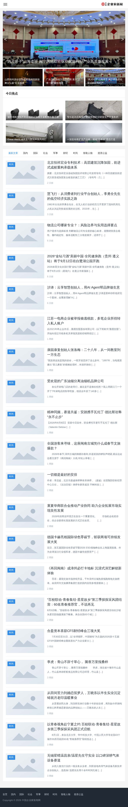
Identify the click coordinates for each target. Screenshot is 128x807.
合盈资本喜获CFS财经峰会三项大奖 (73, 631)
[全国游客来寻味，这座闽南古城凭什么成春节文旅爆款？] (25, 453)
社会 (45, 153)
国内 (25, 153)
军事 (55, 153)
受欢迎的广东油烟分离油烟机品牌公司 (75, 381)
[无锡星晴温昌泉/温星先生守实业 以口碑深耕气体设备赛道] (25, 765)
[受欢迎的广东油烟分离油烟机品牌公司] (25, 391)
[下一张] (122, 39)
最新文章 (13, 153)
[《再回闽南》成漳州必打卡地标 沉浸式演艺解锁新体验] (25, 578)
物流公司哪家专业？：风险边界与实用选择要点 (82, 225)
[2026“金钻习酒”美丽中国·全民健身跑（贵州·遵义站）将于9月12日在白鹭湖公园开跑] (25, 266)
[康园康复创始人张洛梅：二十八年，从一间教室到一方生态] (25, 360)
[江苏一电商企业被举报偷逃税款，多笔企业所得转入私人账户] (25, 328)
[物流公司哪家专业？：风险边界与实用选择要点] (25, 235)
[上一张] (5, 39)
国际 (35, 153)
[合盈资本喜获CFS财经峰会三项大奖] (25, 641)
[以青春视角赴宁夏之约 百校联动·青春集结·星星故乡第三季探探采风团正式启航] (25, 734)
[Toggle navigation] (5, 4)
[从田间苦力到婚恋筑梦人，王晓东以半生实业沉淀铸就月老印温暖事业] (25, 703)
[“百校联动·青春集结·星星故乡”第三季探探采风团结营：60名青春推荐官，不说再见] (25, 610)
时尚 (75, 153)
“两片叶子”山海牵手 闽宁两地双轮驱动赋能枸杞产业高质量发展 (57, 61)
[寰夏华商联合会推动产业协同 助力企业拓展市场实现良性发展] (25, 516)
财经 (65, 153)
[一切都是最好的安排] (25, 485)
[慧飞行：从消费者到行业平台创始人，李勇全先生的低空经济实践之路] (25, 204)
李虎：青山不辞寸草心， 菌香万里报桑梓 (77, 662)
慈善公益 (102, 153)
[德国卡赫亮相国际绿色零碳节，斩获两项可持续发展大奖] (25, 547)
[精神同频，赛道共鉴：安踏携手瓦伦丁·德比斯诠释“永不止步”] (25, 422)
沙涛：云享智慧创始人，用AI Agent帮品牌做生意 (83, 287)
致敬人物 (87, 153)
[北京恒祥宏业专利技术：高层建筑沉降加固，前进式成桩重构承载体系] (25, 173)
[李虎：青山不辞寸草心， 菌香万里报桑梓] (25, 672)
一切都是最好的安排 (62, 474)
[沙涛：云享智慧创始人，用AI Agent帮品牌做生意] (25, 297)
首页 (5, 794)
